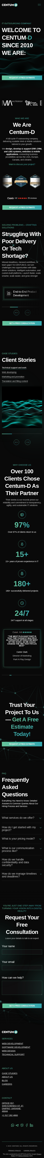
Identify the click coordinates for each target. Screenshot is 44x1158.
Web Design (8, 1051)
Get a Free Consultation (22, 323)
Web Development (12, 1043)
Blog (5, 1080)
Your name (8, 946)
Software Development (16, 1047)
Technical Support (13, 1054)
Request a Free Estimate (22, 78)
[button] (16, 312)
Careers (7, 1084)
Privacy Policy (14, 1150)
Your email (8, 962)
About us (7, 1077)
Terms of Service (23, 1156)
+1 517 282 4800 (10, 1115)
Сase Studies (9, 1073)
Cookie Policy (30, 1150)
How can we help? (13, 977)
